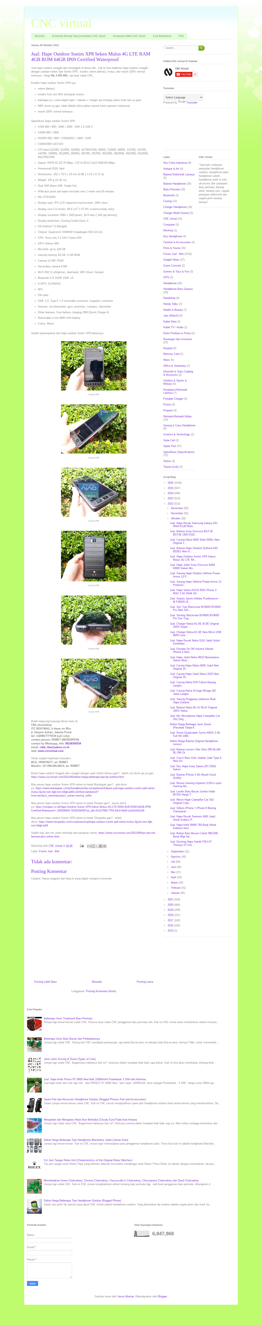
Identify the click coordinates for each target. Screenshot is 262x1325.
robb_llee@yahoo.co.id (54, 747)
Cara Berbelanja (162, 36)
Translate (191, 102)
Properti (168, 410)
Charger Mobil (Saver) (176, 212)
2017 (171, 920)
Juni (174, 867)
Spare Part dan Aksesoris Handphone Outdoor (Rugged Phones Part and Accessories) (95, 1099)
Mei (173, 872)
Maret (174, 882)
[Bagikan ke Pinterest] (105, 846)
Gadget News (171, 259)
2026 (171, 482)
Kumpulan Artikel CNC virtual (129, 36)
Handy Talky (170, 303)
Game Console (172, 265)
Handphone (170, 283)
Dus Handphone (172, 236)
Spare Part (169, 446)
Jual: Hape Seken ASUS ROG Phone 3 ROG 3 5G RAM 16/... (193, 592)
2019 (171, 909)
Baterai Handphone (174, 183)
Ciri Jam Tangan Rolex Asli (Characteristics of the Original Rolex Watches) (88, 1160)
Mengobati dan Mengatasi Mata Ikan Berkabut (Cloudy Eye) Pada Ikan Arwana (90, 1119)
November (177, 513)
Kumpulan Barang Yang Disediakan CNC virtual (78, 36)
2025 (171, 488)
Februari (176, 887)
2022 (171, 503)
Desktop (168, 230)
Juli (173, 861)
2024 (171, 493)
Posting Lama (145, 981)
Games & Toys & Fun (176, 271)
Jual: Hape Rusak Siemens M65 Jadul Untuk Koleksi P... (192, 818)
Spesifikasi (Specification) (178, 452)
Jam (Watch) (170, 315)
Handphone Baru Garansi (178, 288)
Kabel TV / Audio (173, 327)
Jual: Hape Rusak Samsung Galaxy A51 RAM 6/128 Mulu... (194, 525)
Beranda (39, 36)
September (178, 851)
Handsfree (169, 297)
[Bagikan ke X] (97, 846)
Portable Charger (173, 398)
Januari (175, 892)
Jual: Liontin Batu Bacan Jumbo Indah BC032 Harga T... (192, 793)
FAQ (181, 36)
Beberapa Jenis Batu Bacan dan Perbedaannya (72, 1038)
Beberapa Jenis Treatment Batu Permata (68, 1018)
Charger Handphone (175, 207)
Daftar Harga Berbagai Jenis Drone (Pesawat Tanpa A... (190, 726)
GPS (166, 277)
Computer (169, 224)
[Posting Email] (82, 845)
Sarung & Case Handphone (179, 425)
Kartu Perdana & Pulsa (177, 333)
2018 (171, 915)
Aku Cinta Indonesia (175, 162)
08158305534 (73, 743)
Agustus (176, 856)
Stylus (167, 461)
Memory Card (171, 353)
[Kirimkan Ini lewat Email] (89, 846)
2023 (171, 498)
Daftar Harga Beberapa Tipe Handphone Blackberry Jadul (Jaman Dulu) (86, 1139)
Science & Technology (176, 434)
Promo (167, 404)
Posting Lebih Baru (45, 981)
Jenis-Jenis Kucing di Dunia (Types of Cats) (70, 1059)
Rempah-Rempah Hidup (177, 416)
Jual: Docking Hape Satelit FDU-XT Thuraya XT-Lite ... (191, 843)
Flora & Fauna (171, 248)
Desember (177, 508)
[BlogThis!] (93, 846)
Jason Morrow (125, 1296)
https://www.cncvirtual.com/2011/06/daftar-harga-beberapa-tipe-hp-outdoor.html (77, 776)
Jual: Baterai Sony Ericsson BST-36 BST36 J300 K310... (191, 533)
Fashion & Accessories (177, 242)
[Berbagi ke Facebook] (101, 846)
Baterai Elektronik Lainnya (178, 174)
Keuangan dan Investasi (177, 339)
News (166, 359)
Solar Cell (169, 440)
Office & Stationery (174, 365)
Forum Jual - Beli (49, 851)
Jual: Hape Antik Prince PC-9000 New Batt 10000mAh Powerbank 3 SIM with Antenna (95, 1079)
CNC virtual (61, 23)
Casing (167, 201)
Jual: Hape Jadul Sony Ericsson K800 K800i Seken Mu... (192, 566)
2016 (171, 925)
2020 (171, 904)
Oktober (176, 518)
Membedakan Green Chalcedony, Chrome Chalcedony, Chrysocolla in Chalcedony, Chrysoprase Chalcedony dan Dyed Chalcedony (121, 1180)
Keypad (167, 348)
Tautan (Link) (171, 466)
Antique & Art (171, 168)
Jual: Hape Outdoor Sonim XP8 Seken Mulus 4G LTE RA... (193, 558)
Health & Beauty (173, 309)
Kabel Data (169, 321)
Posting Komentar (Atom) (101, 991)
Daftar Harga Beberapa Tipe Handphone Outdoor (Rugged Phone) (82, 1200)
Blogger (162, 1296)
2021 (171, 899)
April (174, 877)
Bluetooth (169, 195)
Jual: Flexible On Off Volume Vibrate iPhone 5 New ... (191, 650)
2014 (171, 930)
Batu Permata (171, 189)
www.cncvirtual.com (51, 750)
